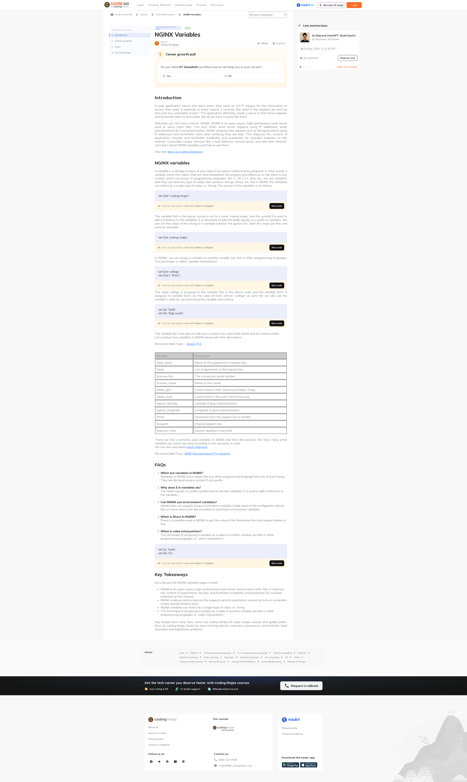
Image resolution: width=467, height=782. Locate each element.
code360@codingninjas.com (235, 765)
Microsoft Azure (217, 661)
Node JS (302, 652)
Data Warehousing (271, 661)
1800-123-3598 (227, 759)
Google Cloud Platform (243, 661)
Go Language (272, 657)
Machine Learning (189, 657)
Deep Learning (211, 657)
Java (182, 652)
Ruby (296, 657)
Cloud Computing (282, 652)
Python (194, 652)
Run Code (277, 206)
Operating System (249, 657)
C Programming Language (217, 652)
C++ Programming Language (252, 652)
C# (286, 657)
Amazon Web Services (191, 661)
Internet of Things (296, 661)
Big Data (229, 657)
